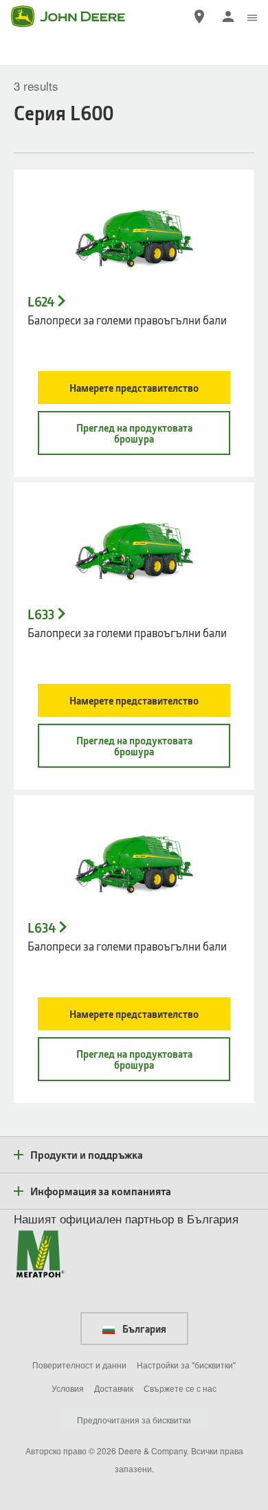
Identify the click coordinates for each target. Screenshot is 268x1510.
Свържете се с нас (180, 1388)
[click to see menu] (252, 16)
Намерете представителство (134, 388)
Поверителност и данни (79, 1364)
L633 (40, 614)
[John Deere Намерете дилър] (199, 16)
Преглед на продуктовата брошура (134, 433)
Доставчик (113, 1388)
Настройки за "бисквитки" (186, 1364)
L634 (41, 928)
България (143, 1328)
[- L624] (134, 234)
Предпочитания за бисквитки (134, 1419)
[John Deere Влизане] (228, 16)
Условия (68, 1388)
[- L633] (134, 546)
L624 (40, 301)
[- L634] (134, 859)
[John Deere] (76, 16)
